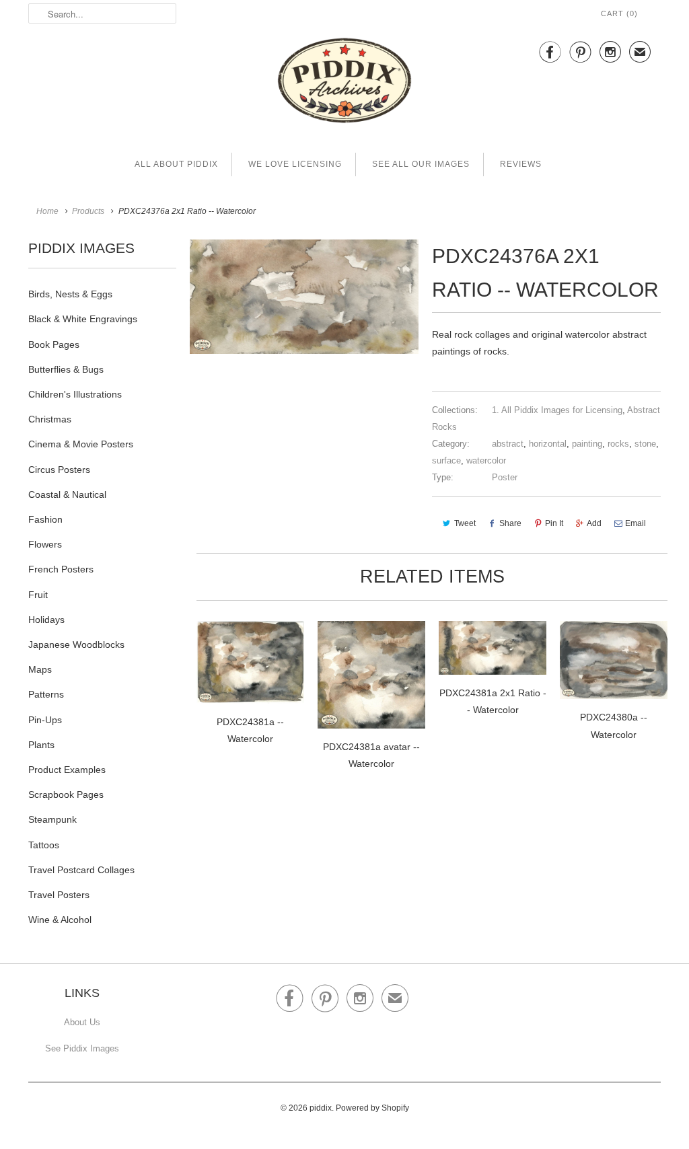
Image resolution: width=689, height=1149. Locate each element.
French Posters (61, 569)
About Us (82, 1022)
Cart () (619, 13)
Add (594, 523)
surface (446, 460)
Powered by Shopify (372, 1108)
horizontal (548, 444)
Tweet (465, 523)
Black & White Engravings (82, 318)
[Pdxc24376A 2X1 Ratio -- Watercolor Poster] (304, 296)
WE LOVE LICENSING (295, 164)
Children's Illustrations (75, 394)
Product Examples (67, 769)
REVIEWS (521, 164)
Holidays (46, 619)
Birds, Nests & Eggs (70, 294)
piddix (321, 1108)
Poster (504, 477)
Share (510, 523)
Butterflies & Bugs (66, 369)
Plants (41, 744)
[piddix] (344, 83)
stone (645, 444)
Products (88, 211)
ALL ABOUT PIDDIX (176, 164)
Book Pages (53, 344)
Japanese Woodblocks (76, 644)
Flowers (45, 544)
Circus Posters (59, 469)
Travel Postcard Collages (81, 869)
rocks (618, 444)
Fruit (38, 594)
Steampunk (52, 819)
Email (635, 523)
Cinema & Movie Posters (80, 444)
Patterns (46, 694)
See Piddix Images (82, 1048)
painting (587, 444)
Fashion (45, 519)
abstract (507, 444)
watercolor (486, 460)
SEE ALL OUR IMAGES (421, 164)
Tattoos (43, 845)
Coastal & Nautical (67, 494)
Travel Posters (58, 894)
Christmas (49, 419)
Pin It (554, 523)
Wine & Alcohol (60, 919)
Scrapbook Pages (66, 794)
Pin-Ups (45, 719)
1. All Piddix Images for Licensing (557, 410)
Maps (40, 669)
